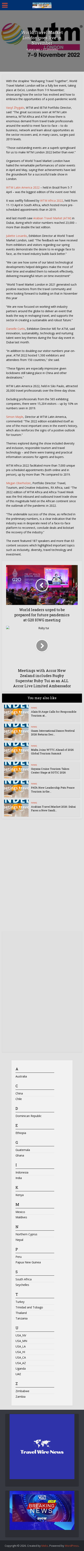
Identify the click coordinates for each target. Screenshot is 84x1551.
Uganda (20, 1368)
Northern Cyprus (26, 1234)
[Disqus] (42, 876)
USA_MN (21, 1341)
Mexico (20, 1212)
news (34, 707)
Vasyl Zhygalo (15, 108)
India (18, 1178)
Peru (18, 1257)
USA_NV (20, 1335)
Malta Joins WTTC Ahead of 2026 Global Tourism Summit (52, 751)
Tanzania (21, 1318)
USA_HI (20, 1352)
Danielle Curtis (15, 329)
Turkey (19, 1302)
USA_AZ (20, 1363)
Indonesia (21, 1172)
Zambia (20, 1396)
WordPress (72, 1546)
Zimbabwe (22, 1391)
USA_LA (20, 1346)
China (19, 1093)
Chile (18, 1099)
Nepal (19, 1240)
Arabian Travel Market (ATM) (52, 218)
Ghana (19, 1155)
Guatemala (22, 1150)
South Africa (23, 1279)
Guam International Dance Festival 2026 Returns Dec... (53, 732)
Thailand (21, 1313)
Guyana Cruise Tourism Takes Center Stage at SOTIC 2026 (50, 770)
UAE (18, 1374)
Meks (44, 1546)
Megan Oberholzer (18, 483)
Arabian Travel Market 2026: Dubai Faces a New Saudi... (53, 808)
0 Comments (50, 49)
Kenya (19, 1195)
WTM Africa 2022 (51, 200)
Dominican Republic (28, 1116)
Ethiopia (20, 1133)
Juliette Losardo (16, 236)
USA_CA (20, 1357)
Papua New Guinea (28, 1262)
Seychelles (22, 1285)
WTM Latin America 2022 (23, 187)
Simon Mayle (14, 417)
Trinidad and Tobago (29, 1307)
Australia (21, 1076)
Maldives (21, 1217)
